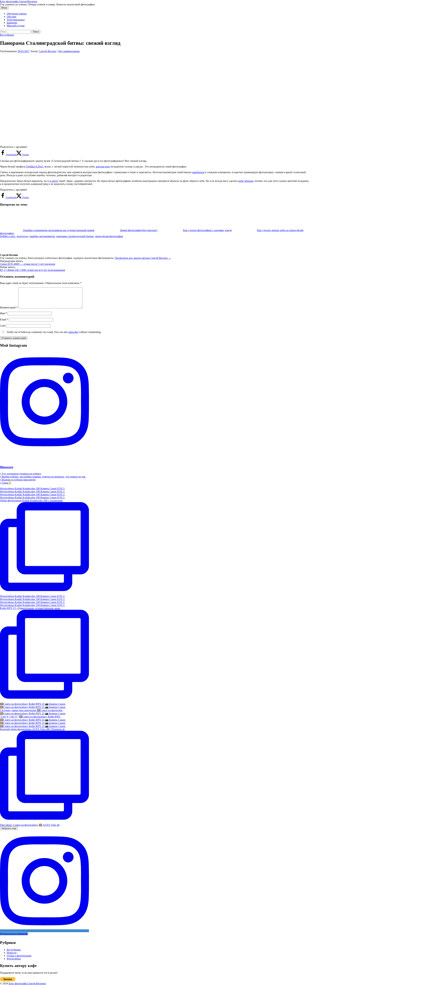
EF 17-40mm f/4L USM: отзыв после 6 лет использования (32, 270)
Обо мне (11, 16)
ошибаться (198, 172)
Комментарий (9, 307)
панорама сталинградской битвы (75, 236)
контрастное (103, 166)
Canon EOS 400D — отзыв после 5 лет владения (27, 264)
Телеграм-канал (16, 19)
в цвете (54, 181)
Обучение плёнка (17, 13)
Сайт (3, 325)
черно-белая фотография (109, 236)
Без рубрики (7, 34)
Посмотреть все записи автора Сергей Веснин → (143, 258)
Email (4, 319)
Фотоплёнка (14, 958)
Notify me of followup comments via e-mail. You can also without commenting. (53, 332)
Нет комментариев (69, 51)
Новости (12, 952)
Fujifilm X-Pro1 (34, 166)
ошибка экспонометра (42, 236)
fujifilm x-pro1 (7, 236)
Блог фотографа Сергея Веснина (18, 1)
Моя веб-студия (15, 25)
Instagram (12, 22)
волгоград (22, 236)
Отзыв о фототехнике (19, 955)
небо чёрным (245, 181)
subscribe (73, 332)
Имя (3, 313)
